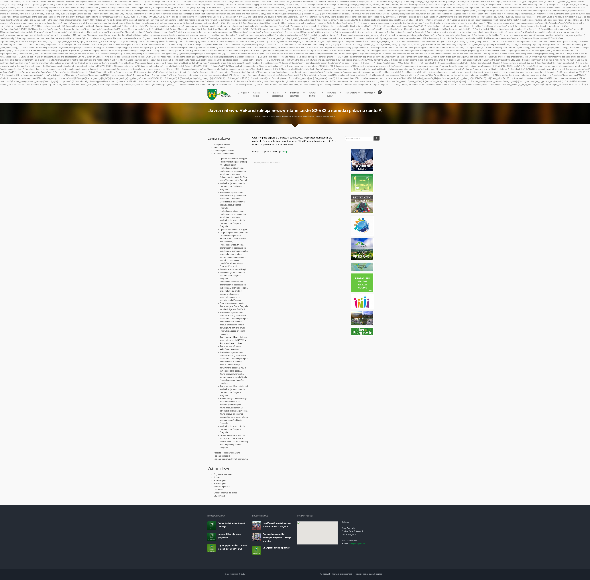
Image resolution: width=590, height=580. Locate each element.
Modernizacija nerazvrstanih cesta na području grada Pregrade (232, 275)
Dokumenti (218, 490)
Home (257, 116)
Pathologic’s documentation (195, 14)
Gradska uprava (255, 94)
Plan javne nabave (222, 144)
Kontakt (217, 477)
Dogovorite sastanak (223, 474)
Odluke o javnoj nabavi (224, 150)
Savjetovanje (219, 496)
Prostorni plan (220, 483)
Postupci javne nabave (224, 153)
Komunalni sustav (330, 94)
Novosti (265, 116)
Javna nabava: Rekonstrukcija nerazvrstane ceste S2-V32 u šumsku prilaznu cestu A (233, 340)
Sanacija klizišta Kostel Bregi (233, 269)
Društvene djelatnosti (293, 94)
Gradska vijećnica (222, 486)
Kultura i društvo (310, 94)
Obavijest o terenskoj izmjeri (276, 548)
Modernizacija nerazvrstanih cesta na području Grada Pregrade (232, 186)
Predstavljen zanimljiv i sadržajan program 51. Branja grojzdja (277, 537)
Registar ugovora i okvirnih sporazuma (231, 459)
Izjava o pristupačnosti (342, 574)
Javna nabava (350, 93)
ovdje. (286, 151)
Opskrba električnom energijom (233, 159)
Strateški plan (220, 480)
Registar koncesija (222, 456)
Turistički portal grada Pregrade (368, 574)
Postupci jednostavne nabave (227, 453)
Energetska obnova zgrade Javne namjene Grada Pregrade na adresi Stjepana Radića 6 (234, 306)
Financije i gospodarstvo (276, 94)
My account (324, 574)
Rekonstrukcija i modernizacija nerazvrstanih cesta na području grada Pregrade (233, 401)
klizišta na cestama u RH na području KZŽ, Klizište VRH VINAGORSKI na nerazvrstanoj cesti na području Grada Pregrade (234, 441)
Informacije (367, 93)
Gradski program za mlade (225, 493)
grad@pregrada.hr (357, 543)
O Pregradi (241, 93)
